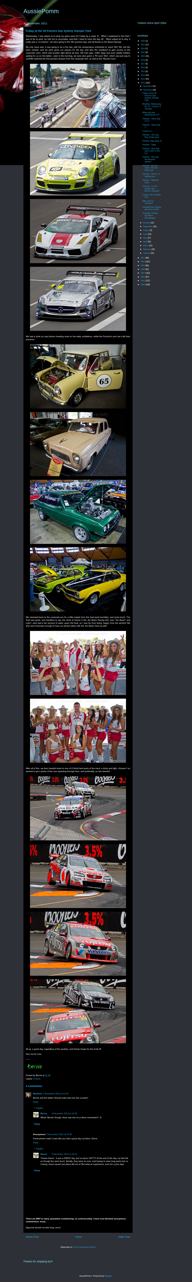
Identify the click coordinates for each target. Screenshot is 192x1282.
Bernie (43, 1113)
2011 (143, 258)
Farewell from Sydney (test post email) (151, 208)
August (146, 230)
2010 (143, 261)
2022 (143, 52)
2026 (143, 41)
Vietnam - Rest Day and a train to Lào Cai (151, 150)
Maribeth (37, 1093)
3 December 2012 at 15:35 (59, 1134)
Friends (36, 1079)
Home (78, 1236)
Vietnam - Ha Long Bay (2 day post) (150, 136)
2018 (143, 60)
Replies (39, 1108)
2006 (143, 277)
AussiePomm (41, 11)
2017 (143, 64)
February (147, 249)
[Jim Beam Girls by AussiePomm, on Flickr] (78, 695)
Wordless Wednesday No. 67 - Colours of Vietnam (151, 106)
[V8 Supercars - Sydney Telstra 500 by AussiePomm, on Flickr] (78, 128)
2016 (143, 67)
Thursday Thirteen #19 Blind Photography (150, 215)
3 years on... (147, 131)
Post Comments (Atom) (85, 1247)
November (148, 90)
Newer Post (32, 1236)
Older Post (124, 1236)
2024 (143, 48)
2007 (143, 273)
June (145, 234)
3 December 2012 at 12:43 (55, 1093)
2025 (143, 45)
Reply (35, 1102)
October (147, 223)
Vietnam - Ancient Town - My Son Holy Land (150, 167)
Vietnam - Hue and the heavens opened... (150, 159)
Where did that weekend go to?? (150, 113)
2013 (143, 79)
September (148, 226)
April (145, 241)
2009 (143, 265)
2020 (143, 56)
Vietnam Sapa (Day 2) (152, 141)
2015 (143, 71)
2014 (143, 75)
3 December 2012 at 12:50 (64, 1113)
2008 (143, 269)
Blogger (108, 1276)
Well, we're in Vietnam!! (148, 202)
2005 (143, 281)
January (147, 253)
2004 (143, 284)
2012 (143, 83)
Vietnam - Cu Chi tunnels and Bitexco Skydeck (150, 188)
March (146, 245)
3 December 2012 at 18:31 (64, 1154)
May (145, 238)
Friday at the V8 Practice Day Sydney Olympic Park (58, 30)
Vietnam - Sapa (149, 145)
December (148, 86)
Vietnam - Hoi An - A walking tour (151, 175)
